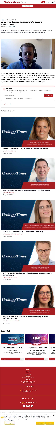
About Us (28, 369)
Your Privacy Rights (28, 382)
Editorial (28, 373)
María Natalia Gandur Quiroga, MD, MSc (13, 234)
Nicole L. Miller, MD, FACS (10, 151)
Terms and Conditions (28, 378)
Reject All (50, 423)
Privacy (28, 379)
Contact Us (28, 374)
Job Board (28, 376)
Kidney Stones (5, 104)
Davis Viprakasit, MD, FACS (10, 192)
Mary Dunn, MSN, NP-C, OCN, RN (12, 321)
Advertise (28, 371)
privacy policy (28, 98)
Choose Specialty (26, 6)
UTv (10, 104)
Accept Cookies (40, 423)
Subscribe (48, 95)
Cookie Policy (10, 420)
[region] (28, 419)
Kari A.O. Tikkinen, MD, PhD (10, 277)
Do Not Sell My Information (28, 381)
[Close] (53, 415)
